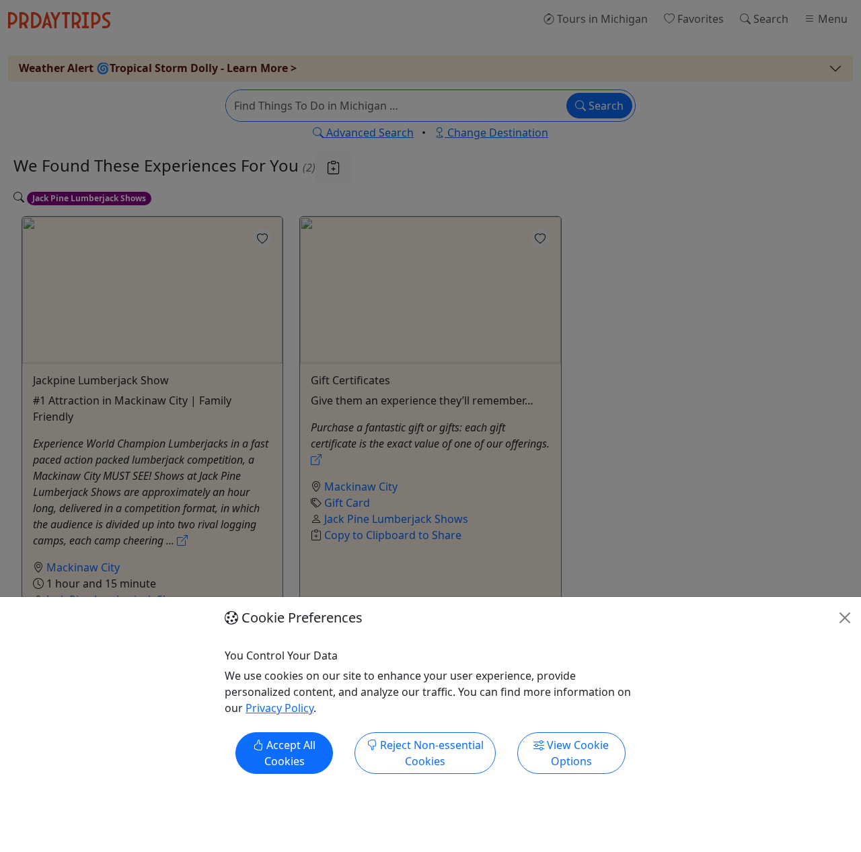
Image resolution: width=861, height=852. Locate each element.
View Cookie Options (576, 753)
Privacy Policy (279, 708)
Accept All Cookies (289, 753)
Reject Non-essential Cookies (430, 753)
